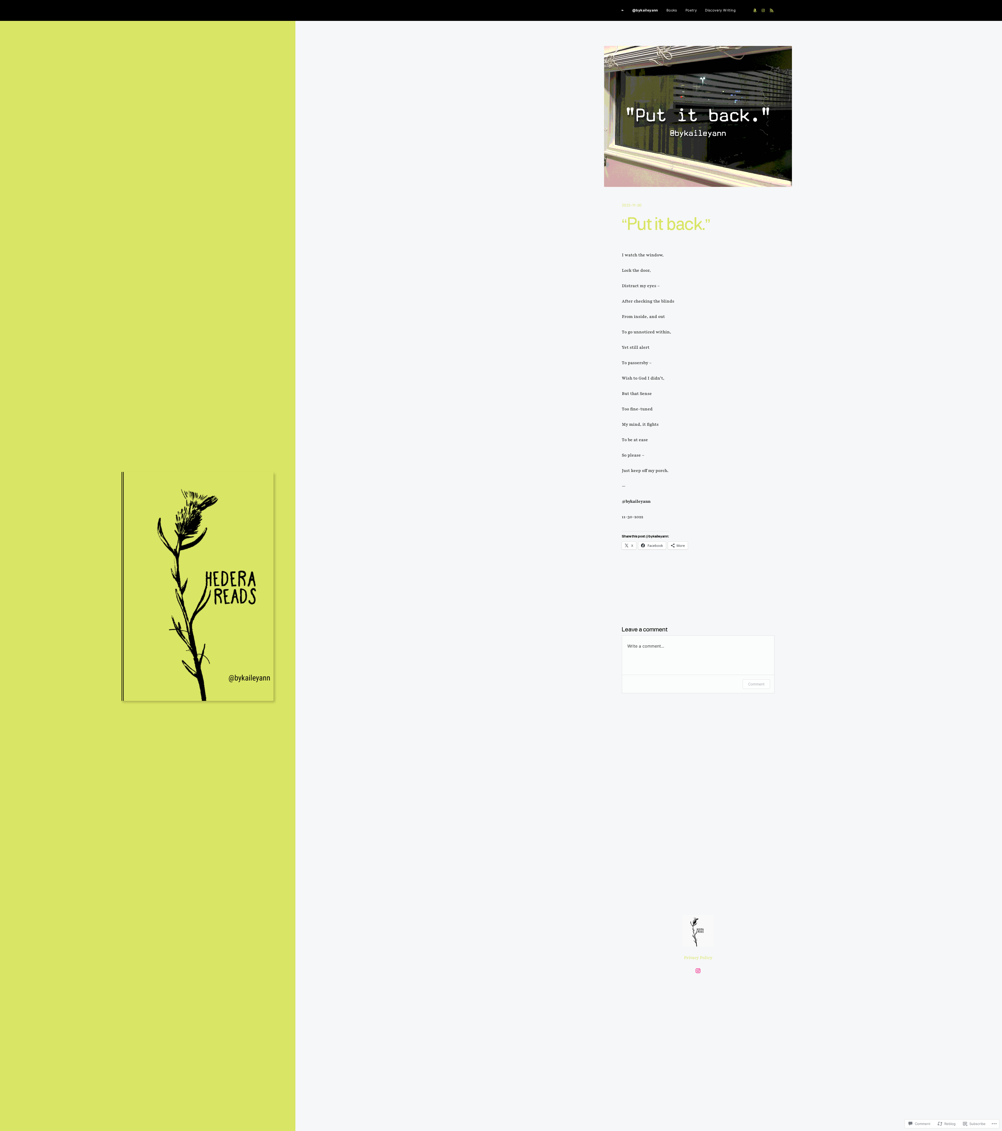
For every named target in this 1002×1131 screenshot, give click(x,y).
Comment (756, 684)
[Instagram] (763, 10)
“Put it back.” (666, 225)
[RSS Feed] (772, 10)
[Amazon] (755, 10)
